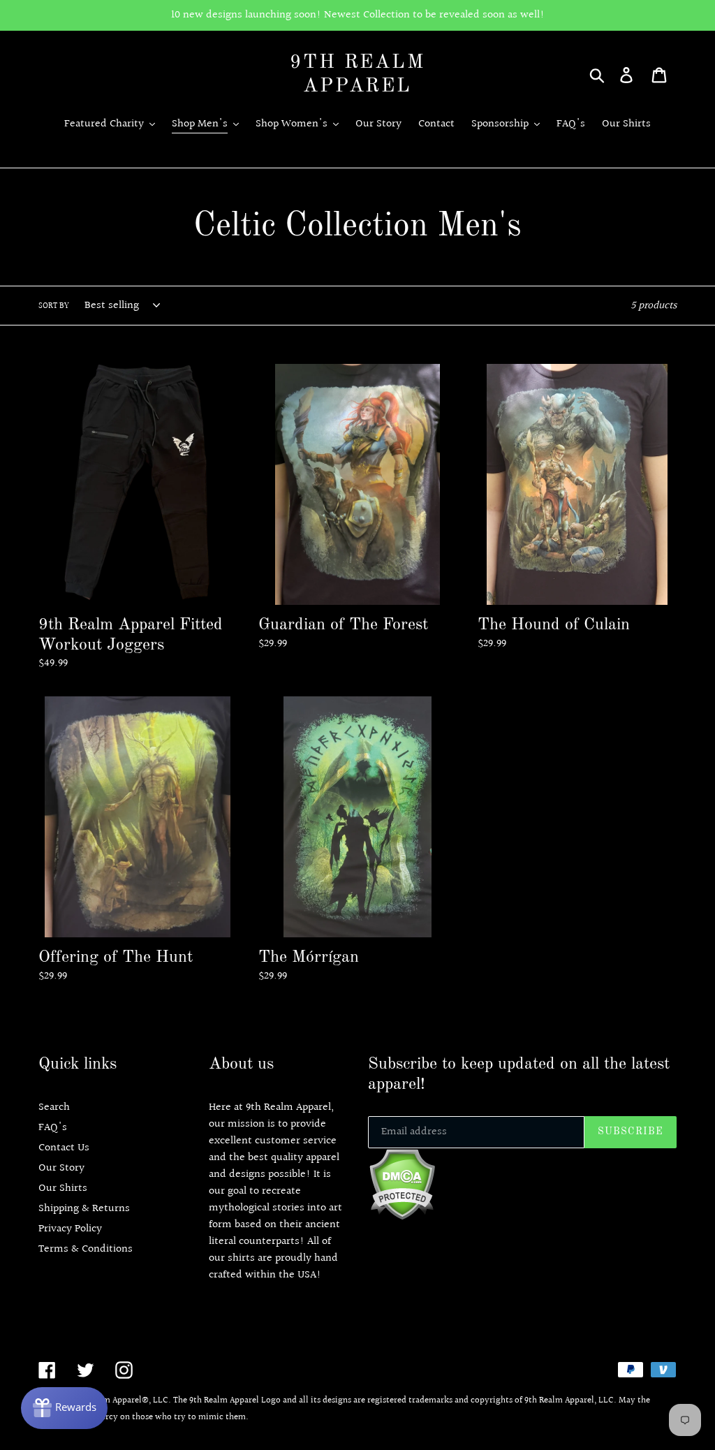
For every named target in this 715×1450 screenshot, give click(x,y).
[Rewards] (64, 1408)
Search (54, 1107)
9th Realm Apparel (357, 74)
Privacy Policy (70, 1229)
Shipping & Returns (84, 1208)
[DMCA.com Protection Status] (402, 1217)
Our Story (61, 1168)
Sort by (53, 306)
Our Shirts (62, 1188)
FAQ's (52, 1127)
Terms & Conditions (85, 1249)
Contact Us (63, 1148)
